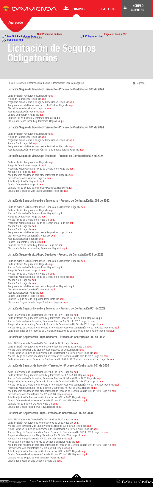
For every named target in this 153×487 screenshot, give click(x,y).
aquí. (83, 207)
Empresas (108, 9)
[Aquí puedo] (16, 24)
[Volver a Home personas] (30, 9)
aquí (59, 213)
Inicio (10, 83)
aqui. (51, 96)
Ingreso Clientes (137, 8)
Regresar (140, 83)
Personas (78, 9)
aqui (51, 162)
